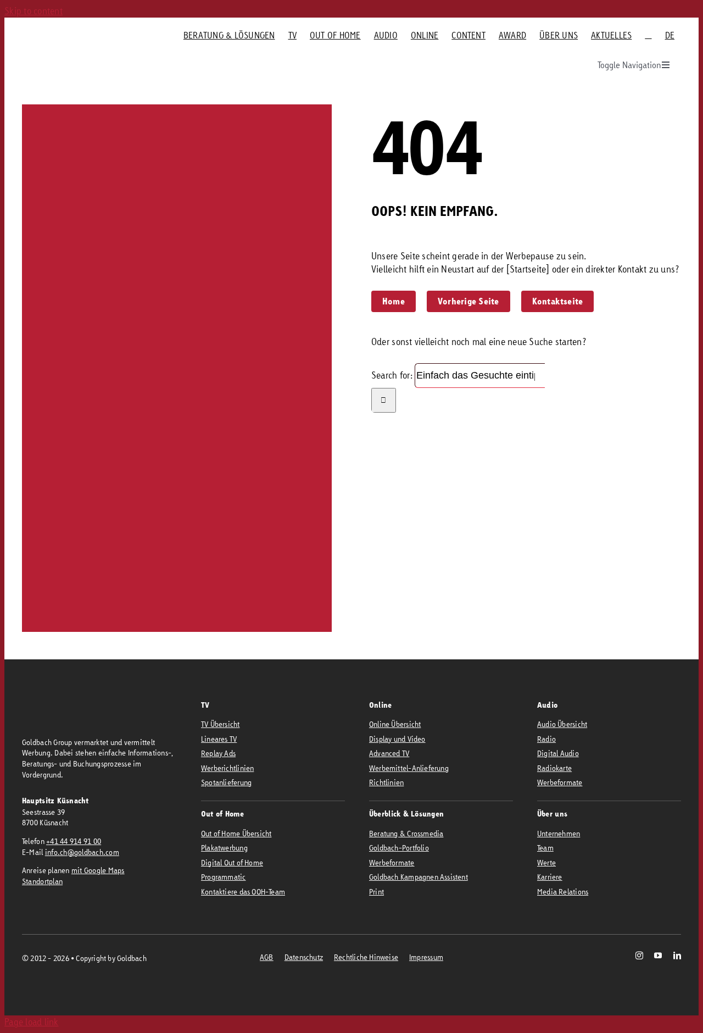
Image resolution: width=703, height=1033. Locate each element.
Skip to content (33, 10)
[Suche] (648, 35)
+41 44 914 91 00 (73, 841)
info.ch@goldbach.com (82, 852)
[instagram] (639, 955)
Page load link (31, 1022)
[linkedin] (677, 955)
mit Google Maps (98, 870)
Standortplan (42, 881)
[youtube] (658, 955)
